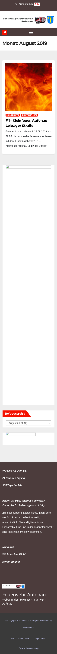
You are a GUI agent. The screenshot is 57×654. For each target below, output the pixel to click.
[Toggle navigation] (31, 32)
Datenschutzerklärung (28, 648)
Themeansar (28, 627)
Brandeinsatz (12, 115)
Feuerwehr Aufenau (24, 594)
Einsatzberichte (29, 115)
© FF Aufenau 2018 (20, 638)
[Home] (4, 32)
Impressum (40, 638)
